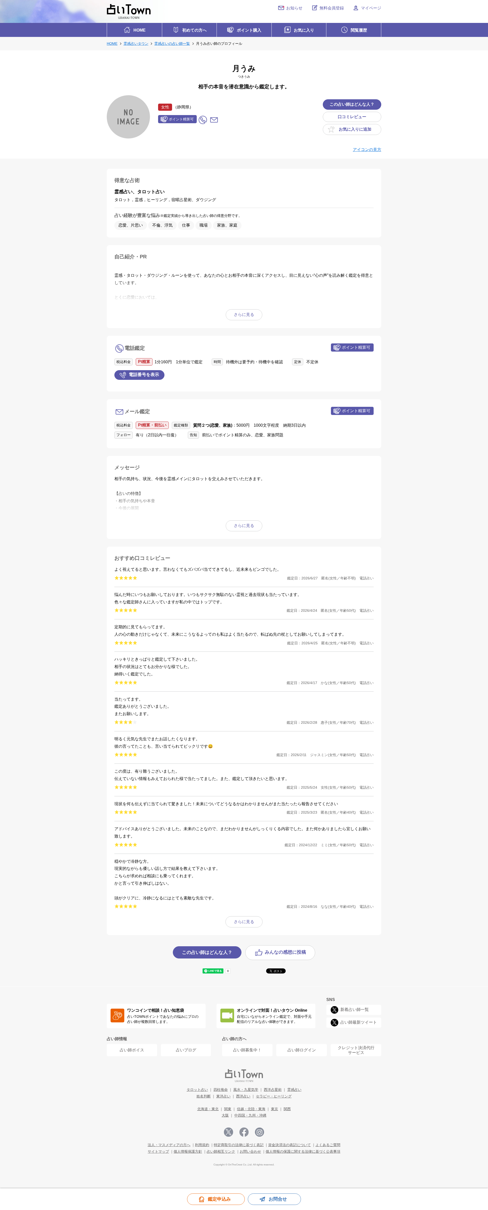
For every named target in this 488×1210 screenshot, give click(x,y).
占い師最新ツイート (358, 1022)
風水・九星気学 (245, 1090)
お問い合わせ (250, 1151)
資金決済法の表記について (289, 1145)
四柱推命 (221, 1090)
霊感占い (294, 1090)
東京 (274, 1109)
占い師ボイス (132, 1050)
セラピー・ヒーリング (274, 1096)
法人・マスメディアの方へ (169, 1145)
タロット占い (197, 1090)
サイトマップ (158, 1151)
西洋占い (243, 1096)
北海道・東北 (208, 1109)
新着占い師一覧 (354, 1009)
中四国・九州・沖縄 (250, 1115)
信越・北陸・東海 (251, 1109)
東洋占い (223, 1096)
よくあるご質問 (327, 1145)
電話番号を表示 (144, 374)
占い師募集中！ (247, 1050)
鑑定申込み (219, 1199)
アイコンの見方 (367, 149)
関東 (227, 1109)
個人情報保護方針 (188, 1151)
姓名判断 (203, 1096)
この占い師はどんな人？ (352, 104)
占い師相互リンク (221, 1151)
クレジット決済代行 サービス (356, 1050)
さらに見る (244, 922)
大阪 (225, 1115)
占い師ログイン (301, 1050)
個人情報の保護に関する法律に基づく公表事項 (303, 1151)
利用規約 (202, 1145)
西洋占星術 (273, 1090)
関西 (287, 1109)
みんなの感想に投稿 (285, 952)
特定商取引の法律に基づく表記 (239, 1145)
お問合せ (278, 1199)
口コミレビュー (352, 117)
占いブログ (186, 1050)
